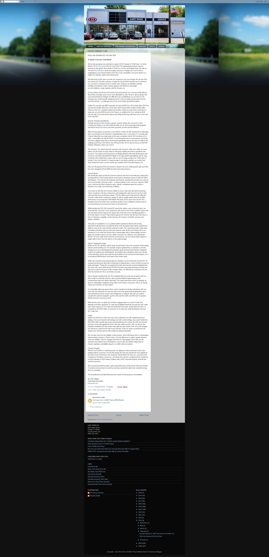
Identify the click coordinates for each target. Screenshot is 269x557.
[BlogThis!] (120, 387)
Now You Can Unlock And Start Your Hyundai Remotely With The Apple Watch (113, 449)
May (141, 525)
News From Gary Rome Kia (97, 469)
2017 (140, 501)
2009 (140, 543)
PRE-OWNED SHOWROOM (125, 46)
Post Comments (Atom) (104, 419)
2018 (140, 498)
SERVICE (142, 46)
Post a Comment (96, 407)
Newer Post (93, 415)
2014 (140, 509)
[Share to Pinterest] (126, 387)
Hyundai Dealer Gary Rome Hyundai (100, 484)
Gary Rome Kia (93, 466)
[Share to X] (122, 387)
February (143, 531)
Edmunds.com (93, 383)
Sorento (135, 70)
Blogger (159, 552)
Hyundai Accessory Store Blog (98, 479)
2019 (140, 495)
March (142, 528)
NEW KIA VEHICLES (104, 46)
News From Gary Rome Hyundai (98, 481)
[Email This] (118, 387)
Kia (132, 112)
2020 (140, 493)
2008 (140, 546)
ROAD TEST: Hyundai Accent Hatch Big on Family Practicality (108, 451)
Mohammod (97, 397)
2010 (140, 520)
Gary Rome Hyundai (94, 474)
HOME (90, 46)
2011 (94, 390)
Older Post (144, 415)
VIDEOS (161, 46)
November (143, 523)
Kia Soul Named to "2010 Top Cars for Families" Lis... (157, 533)
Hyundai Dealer (95, 495)
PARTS (152, 46)
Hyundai (108, 127)
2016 (140, 504)
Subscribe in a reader (95, 459)
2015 (140, 506)
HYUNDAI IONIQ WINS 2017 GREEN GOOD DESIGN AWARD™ (109, 441)
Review (102, 390)
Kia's (129, 92)
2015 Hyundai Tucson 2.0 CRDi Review (101, 444)
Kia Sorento (102, 66)
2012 (140, 515)
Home (118, 415)
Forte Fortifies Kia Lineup (96, 446)
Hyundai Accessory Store (96, 476)
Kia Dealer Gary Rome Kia (96, 471)
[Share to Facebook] (124, 387)
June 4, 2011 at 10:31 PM (101, 403)
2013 (140, 512)
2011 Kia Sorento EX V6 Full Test (151, 536)
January (143, 540)
